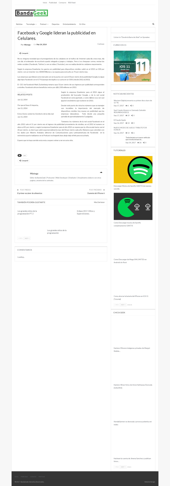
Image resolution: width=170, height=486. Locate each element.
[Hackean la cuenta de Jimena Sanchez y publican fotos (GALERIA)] (133, 442)
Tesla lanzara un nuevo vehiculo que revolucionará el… (138, 138)
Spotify (114, 219)
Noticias (19, 24)
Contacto (62, 2)
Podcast (43, 24)
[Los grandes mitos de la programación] (61, 218)
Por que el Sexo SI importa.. (28, 105)
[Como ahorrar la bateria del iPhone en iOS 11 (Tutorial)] (133, 280)
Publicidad (53, 2)
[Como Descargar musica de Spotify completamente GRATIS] (133, 206)
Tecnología (30, 24)
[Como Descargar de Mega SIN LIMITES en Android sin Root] (133, 243)
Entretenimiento (69, 24)
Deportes (55, 24)
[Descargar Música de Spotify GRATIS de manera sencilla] (133, 169)
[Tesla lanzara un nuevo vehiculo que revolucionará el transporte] (119, 140)
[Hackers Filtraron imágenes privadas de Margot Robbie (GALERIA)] (133, 331)
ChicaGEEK (114, 418)
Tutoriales (114, 256)
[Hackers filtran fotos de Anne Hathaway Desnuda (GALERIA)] (133, 368)
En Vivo (82, 24)
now (24, 155)
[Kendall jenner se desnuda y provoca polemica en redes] (133, 405)
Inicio (45, 2)
